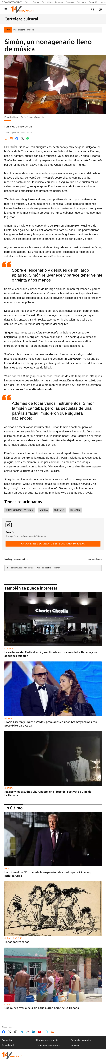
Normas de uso (95, 559)
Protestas (70, 2)
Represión (93, 2)
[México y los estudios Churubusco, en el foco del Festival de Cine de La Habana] (53, 758)
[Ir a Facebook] (4, 1032)
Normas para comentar (47, 1040)
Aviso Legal (8, 1045)
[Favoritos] (6, 138)
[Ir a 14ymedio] (23, 9)
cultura (59, 510)
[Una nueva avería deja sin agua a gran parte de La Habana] (53, 975)
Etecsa (36, 2)
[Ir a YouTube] (40, 1032)
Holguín (75, 510)
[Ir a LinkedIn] (34, 1032)
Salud (27, 2)
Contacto (75, 1045)
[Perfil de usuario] (100, 9)
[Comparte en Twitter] (22, 138)
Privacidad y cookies (81, 1040)
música (44, 510)
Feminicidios (47, 2)
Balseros (59, 2)
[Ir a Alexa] (46, 1032)
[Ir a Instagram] (16, 1032)
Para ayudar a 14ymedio (23, 30)
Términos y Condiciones (48, 1045)
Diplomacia (81, 2)
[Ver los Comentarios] (11, 138)
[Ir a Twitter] (10, 1032)
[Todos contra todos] (53, 908)
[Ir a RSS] (53, 1032)
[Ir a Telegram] (22, 1032)
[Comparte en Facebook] (17, 138)
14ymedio (7, 1040)
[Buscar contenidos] (92, 10)
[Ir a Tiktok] (28, 1032)
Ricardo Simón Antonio (19, 510)
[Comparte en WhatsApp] (27, 138)
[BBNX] (13, 1055)
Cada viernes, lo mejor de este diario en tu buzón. (53, 544)
